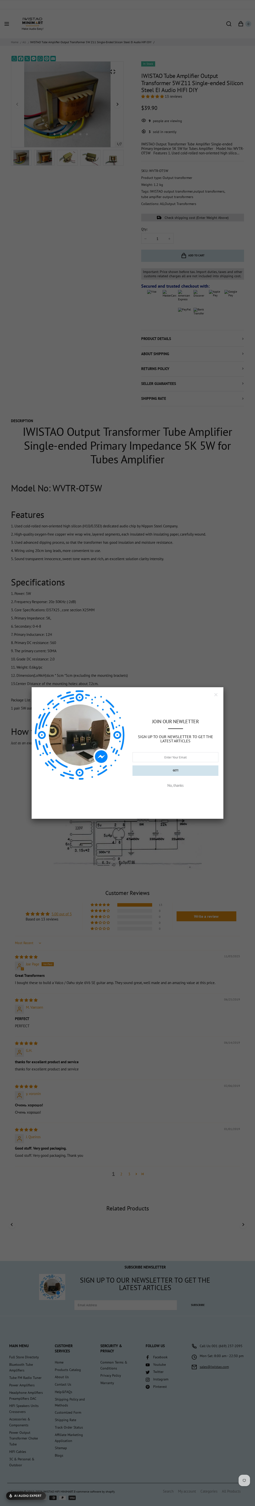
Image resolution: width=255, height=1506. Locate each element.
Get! (175, 770)
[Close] (216, 695)
